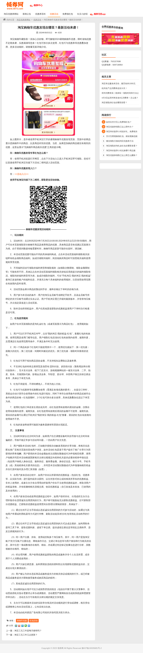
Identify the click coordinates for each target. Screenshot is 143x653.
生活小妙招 (82, 14)
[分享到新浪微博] (19, 626)
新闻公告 (27, 14)
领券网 (60, 648)
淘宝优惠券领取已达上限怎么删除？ (121, 155)
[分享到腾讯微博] (22, 626)
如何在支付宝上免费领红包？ (119, 122)
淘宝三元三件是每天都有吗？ (28, 630)
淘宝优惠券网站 (11, 14)
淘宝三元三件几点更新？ (25, 635)
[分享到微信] (26, 626)
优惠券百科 (40, 14)
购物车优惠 (22, 620)
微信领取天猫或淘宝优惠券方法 (120, 141)
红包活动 (34, 620)
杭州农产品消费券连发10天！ (114, 88)
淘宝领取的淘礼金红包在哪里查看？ (121, 146)
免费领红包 (67, 14)
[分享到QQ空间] (16, 626)
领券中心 (38, 5)
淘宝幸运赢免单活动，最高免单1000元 (118, 83)
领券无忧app (100, 14)
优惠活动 (54, 14)
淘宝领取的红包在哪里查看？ (114, 102)
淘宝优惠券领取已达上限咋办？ (120, 127)
